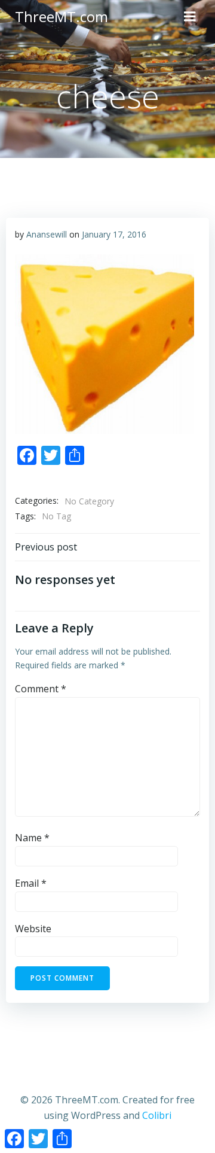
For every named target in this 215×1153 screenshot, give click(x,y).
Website (33, 928)
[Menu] (190, 17)
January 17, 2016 (114, 234)
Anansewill (46, 234)
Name (32, 837)
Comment (40, 688)
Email (31, 883)
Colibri (156, 1115)
